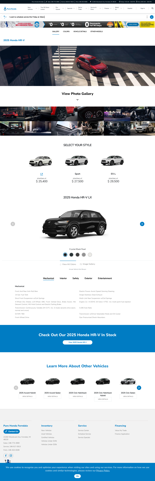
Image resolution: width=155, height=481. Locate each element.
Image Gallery (88, 264)
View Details (27, 396)
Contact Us (13, 431)
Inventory (46, 425)
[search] (152, 8)
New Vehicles (46, 430)
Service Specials (84, 437)
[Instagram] (10, 455)
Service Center (83, 430)
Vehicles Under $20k (49, 444)
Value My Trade (121, 430)
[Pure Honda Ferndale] (14, 8)
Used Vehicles (46, 434)
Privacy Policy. (103, 470)
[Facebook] (5, 455)
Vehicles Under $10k (49, 441)
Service (82, 425)
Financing (120, 425)
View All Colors (69, 264)
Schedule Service (84, 434)
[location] (90, 2)
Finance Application (122, 434)
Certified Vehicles (47, 437)
